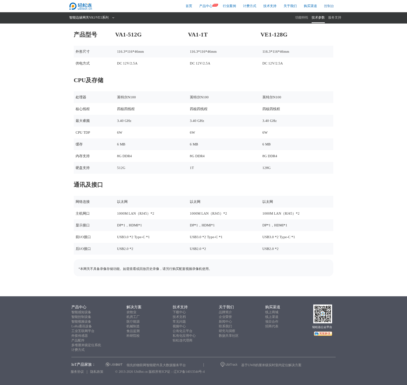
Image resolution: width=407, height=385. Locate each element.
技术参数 (318, 17)
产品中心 (205, 6)
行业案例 (229, 6)
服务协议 (77, 371)
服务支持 (334, 17)
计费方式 (249, 6)
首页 (189, 6)
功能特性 (301, 17)
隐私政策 (96, 371)
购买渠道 (310, 6)
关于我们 (290, 6)
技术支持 (270, 6)
